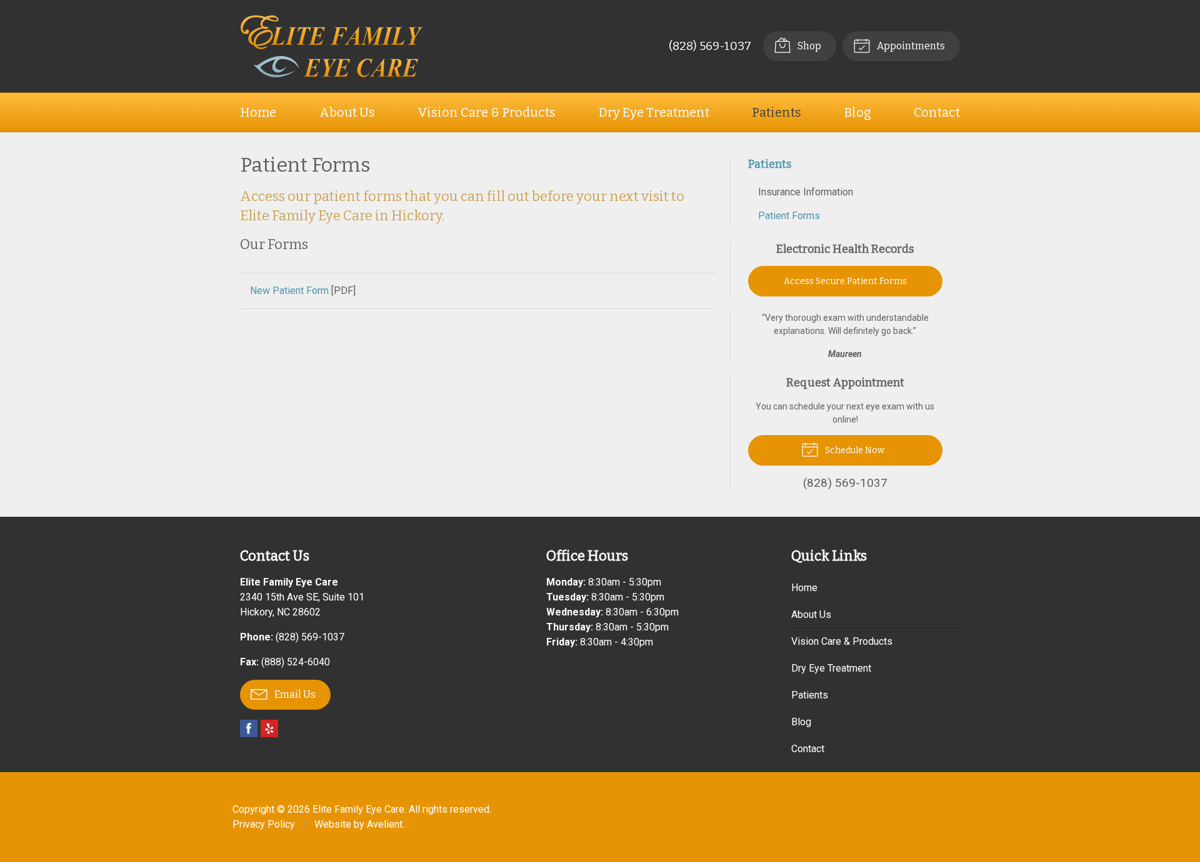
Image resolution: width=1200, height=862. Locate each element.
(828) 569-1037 (710, 46)
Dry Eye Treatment (654, 112)
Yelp (269, 728)
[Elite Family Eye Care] (331, 46)
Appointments (910, 46)
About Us (347, 112)
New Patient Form (289, 290)
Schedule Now (853, 450)
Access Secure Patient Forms (845, 281)
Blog (857, 112)
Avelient (384, 824)
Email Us (294, 694)
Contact (937, 112)
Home (258, 112)
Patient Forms (789, 216)
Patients (776, 112)
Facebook (249, 728)
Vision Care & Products (487, 112)
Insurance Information (805, 192)
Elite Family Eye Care (358, 809)
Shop (808, 46)
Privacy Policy (263, 824)
